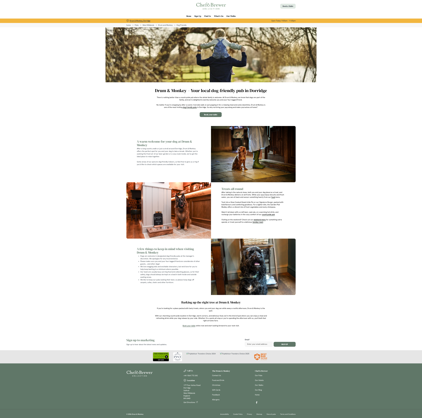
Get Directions (189, 402)
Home (257, 395)
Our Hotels (259, 380)
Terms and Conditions (288, 414)
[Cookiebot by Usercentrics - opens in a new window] (134, 20)
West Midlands (148, 25)
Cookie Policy (238, 414)
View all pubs (271, 414)
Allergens (216, 399)
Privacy (249, 414)
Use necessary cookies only (283, 13)
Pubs (137, 25)
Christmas (216, 385)
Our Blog (258, 390)
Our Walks (259, 385)
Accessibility (224, 414)
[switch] (183, 20)
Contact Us (216, 375)
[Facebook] (256, 402)
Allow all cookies (283, 6)
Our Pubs (258, 375)
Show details (235, 20)
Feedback (216, 395)
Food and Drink (218, 380)
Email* (247, 340)
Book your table (210, 114)
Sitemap (259, 414)
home (128, 25)
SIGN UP (284, 344)
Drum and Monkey (165, 25)
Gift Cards (216, 390)
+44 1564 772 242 (191, 375)
